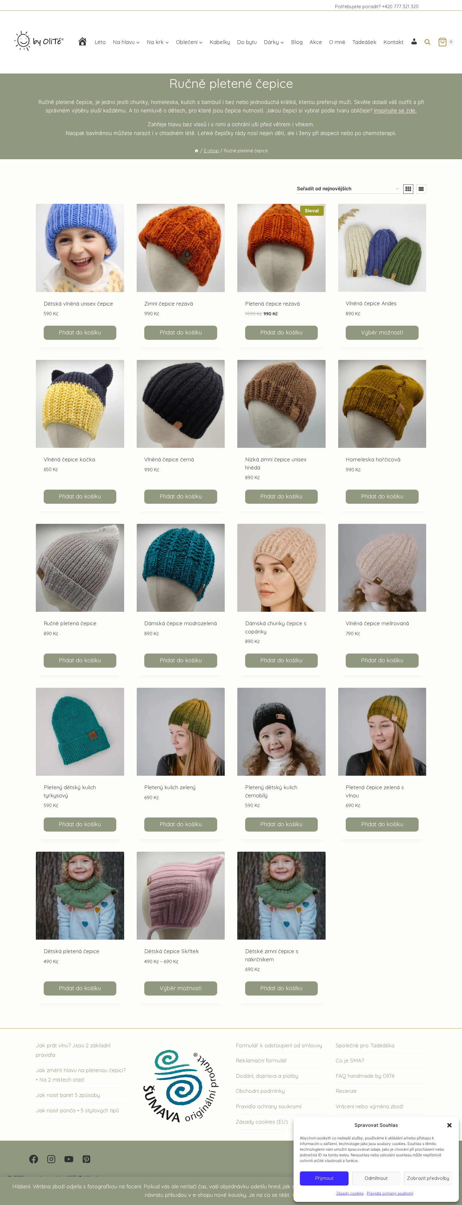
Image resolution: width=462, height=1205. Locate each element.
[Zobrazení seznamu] (421, 189)
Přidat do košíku (80, 332)
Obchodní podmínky (260, 1091)
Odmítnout (376, 1178)
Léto (100, 42)
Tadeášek (364, 42)
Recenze (346, 1091)
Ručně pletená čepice (70, 623)
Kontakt (393, 42)
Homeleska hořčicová (373, 459)
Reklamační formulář (261, 1060)
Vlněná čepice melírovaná (377, 623)
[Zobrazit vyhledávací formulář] (427, 42)
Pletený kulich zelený (169, 787)
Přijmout (324, 1178)
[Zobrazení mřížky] (408, 189)
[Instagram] (51, 1159)
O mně (337, 42)
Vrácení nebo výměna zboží (369, 1106)
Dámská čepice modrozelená (180, 623)
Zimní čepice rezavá (168, 303)
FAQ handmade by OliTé (365, 1075)
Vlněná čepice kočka (69, 459)
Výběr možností (382, 332)
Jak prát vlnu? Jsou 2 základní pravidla (73, 1050)
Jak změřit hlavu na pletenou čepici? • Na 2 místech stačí (80, 1075)
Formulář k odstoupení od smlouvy (279, 1045)
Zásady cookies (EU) (262, 1121)
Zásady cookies (350, 1193)
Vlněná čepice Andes (371, 303)
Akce (316, 42)
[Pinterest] (86, 1159)
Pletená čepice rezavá (272, 303)
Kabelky (220, 42)
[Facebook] (33, 1159)
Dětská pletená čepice (71, 951)
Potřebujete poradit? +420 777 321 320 (377, 6)
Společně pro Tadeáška (365, 1045)
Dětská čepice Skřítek (171, 951)
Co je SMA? (350, 1060)
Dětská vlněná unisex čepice (78, 303)
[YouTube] (69, 1159)
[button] (449, 1125)
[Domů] (196, 151)
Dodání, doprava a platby (267, 1075)
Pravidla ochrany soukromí (390, 1193)
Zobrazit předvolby (428, 1178)
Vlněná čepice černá (169, 459)
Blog (297, 42)
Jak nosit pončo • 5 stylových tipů (77, 1110)
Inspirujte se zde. (395, 110)
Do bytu (247, 42)
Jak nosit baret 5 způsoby (68, 1095)
